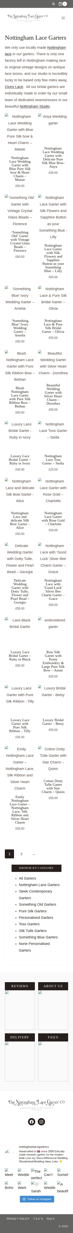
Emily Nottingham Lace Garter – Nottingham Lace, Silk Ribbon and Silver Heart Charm (20, 809)
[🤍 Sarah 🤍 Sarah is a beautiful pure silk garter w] (36, 1186)
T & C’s (38, 1218)
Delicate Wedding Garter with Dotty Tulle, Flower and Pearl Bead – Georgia (20, 591)
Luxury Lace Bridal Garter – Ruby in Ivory (20, 459)
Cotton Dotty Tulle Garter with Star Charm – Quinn (53, 786)
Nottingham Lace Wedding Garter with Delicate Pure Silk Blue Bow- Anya (53, 157)
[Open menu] (63, 18)
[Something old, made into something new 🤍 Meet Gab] (62, 1173)
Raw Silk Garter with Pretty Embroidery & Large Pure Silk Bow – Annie (53, 661)
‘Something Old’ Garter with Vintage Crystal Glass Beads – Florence (20, 241)
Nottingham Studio (35, 106)
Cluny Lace (14, 87)
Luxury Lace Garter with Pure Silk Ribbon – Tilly (20, 725)
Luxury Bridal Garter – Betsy (53, 722)
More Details (51, 178)
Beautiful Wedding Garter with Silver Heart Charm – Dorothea (53, 394)
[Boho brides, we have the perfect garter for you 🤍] (10, 1186)
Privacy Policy (18, 1218)
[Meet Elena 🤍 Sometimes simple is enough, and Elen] (10, 1173)
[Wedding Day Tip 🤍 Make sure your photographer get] (49, 1186)
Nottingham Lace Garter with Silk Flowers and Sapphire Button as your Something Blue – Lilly (53, 258)
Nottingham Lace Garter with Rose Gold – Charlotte (53, 518)
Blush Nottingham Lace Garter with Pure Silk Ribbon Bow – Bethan (20, 397)
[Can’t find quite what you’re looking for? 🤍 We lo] (49, 1173)
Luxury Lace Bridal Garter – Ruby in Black (20, 655)
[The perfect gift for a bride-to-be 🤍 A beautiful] (36, 1173)
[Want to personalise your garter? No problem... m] (23, 1186)
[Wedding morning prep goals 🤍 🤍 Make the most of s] (23, 1173)
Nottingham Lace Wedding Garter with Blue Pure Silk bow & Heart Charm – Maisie (20, 169)
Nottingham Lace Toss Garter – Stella (53, 459)
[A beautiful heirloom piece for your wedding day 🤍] (62, 1186)
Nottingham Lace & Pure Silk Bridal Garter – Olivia (53, 326)
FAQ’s (51, 1218)
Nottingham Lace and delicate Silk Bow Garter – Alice (20, 520)
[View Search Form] (53, 4)
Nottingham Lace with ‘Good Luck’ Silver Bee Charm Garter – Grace (53, 589)
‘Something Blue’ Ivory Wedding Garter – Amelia (19, 328)
